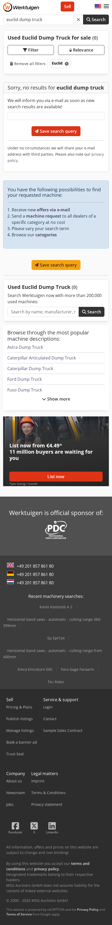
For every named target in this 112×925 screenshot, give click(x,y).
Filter (33, 50)
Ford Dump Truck (24, 379)
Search (98, 19)
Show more (58, 399)
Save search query (58, 131)
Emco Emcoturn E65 (35, 669)
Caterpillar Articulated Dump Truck (41, 358)
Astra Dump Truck (25, 347)
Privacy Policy (88, 909)
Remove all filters (29, 63)
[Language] (98, 6)
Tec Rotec (56, 681)
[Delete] (78, 19)
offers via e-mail (53, 210)
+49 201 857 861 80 (35, 566)
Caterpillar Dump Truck (30, 368)
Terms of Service (19, 914)
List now (55, 476)
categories (46, 235)
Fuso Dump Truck (24, 390)
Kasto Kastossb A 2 (56, 606)
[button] (106, 6)
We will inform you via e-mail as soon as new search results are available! (51, 104)
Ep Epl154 (56, 638)
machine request (43, 216)
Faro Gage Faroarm (77, 669)
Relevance (83, 50)
